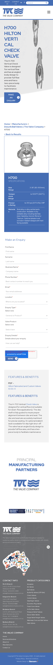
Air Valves (30, 587)
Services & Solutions (9, 639)
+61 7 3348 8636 (13, 616)
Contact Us (6, 648)
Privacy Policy (20, 659)
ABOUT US (7, 3)
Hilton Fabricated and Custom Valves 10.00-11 (24, 387)
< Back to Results (12, 134)
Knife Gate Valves (33, 609)
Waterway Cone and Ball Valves (37, 620)
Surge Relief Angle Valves (36, 618)
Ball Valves (30, 590)
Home (7, 124)
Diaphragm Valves (33, 601)
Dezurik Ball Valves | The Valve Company (24, 127)
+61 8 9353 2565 (13, 591)
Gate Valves (31, 623)
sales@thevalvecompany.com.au (13, 593)
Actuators (30, 584)
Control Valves (31, 598)
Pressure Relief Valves (34, 612)
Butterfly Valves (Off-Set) (36, 592)
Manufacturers (19, 124)
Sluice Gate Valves (33, 615)
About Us (6, 642)
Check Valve (31, 404)
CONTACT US (15, 3)
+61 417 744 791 (12, 625)
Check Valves (31, 595)
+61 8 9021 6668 (12, 604)
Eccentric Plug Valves (34, 604)
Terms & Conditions (32, 659)
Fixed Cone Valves (33, 606)
